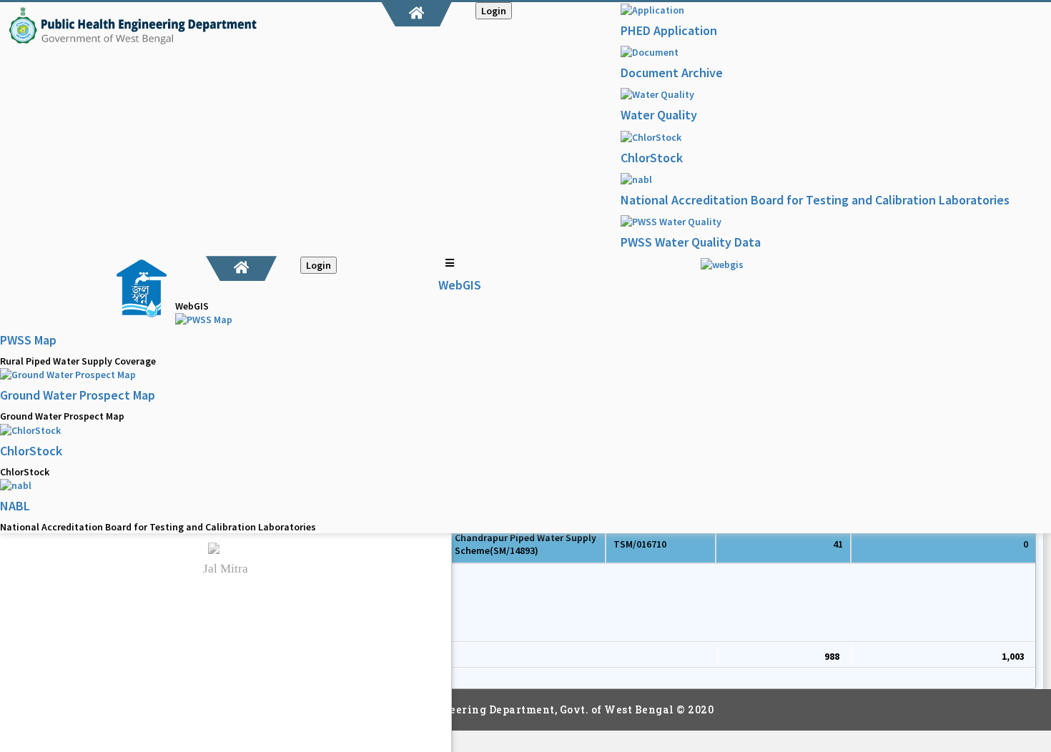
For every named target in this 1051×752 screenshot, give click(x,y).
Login (493, 10)
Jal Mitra (225, 568)
